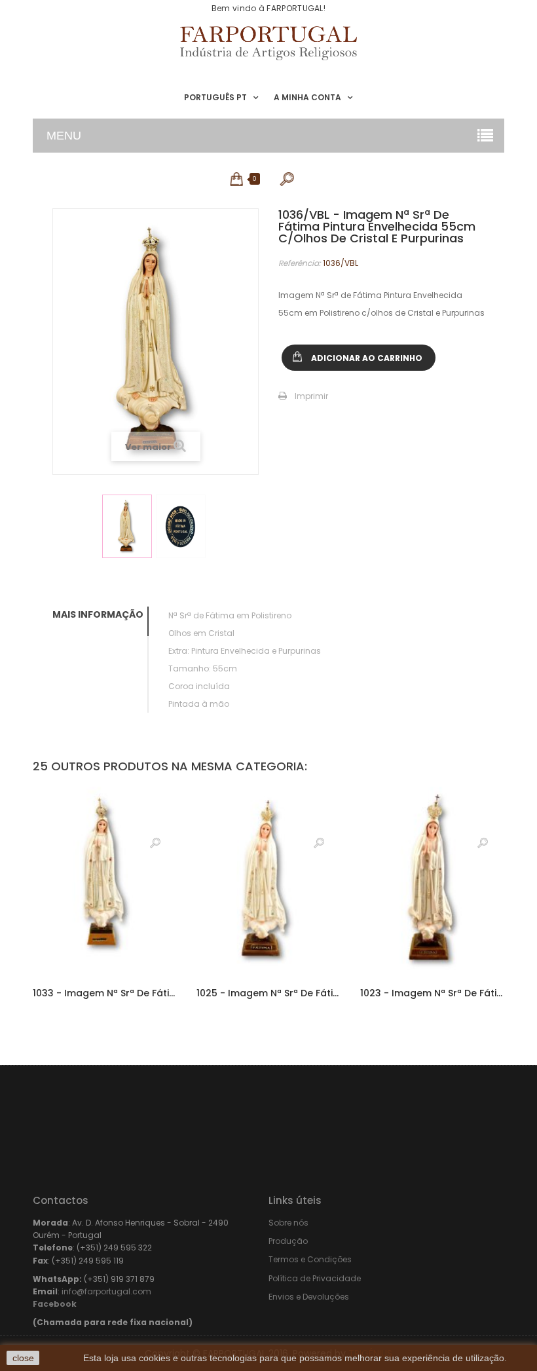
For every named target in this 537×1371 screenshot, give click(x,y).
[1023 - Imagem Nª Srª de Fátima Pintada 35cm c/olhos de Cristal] (432, 880)
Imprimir (311, 396)
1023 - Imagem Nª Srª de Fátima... (432, 993)
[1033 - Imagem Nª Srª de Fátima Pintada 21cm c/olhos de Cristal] (105, 880)
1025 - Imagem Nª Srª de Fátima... (268, 993)
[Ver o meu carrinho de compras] (237, 179)
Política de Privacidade (314, 1278)
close (23, 1358)
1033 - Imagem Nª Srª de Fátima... (105, 993)
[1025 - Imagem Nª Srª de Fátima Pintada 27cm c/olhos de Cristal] (268, 880)
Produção (288, 1241)
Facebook (55, 1303)
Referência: (299, 263)
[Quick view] (155, 842)
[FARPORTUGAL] (268, 43)
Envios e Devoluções (308, 1296)
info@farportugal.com (106, 1291)
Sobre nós (288, 1222)
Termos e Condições (310, 1259)
